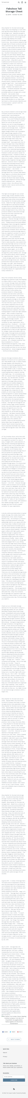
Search (5, 1052)
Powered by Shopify (21, 1093)
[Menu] (25, 2)
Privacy (5, 1056)
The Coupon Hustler (11, 1093)
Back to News (15, 1039)
